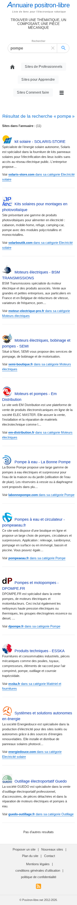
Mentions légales (38, 864)
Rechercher (38, 41)
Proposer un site (24, 849)
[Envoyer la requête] (63, 48)
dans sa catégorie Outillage (41, 814)
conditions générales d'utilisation (37, 870)
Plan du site (30, 856)
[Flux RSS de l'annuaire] (38, 887)
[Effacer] (53, 48)
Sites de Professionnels (43, 66)
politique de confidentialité (38, 877)
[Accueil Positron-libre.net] (14, 67)
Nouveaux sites (52, 849)
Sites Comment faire (33, 92)
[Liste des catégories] (60, 92)
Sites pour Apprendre (38, 79)
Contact (49, 856)
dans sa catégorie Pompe (41, 495)
